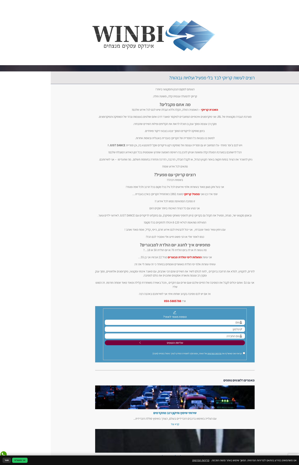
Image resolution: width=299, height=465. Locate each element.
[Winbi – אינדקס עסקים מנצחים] (149, 32)
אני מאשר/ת (19, 460)
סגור (7, 460)
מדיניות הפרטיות (189, 353)
